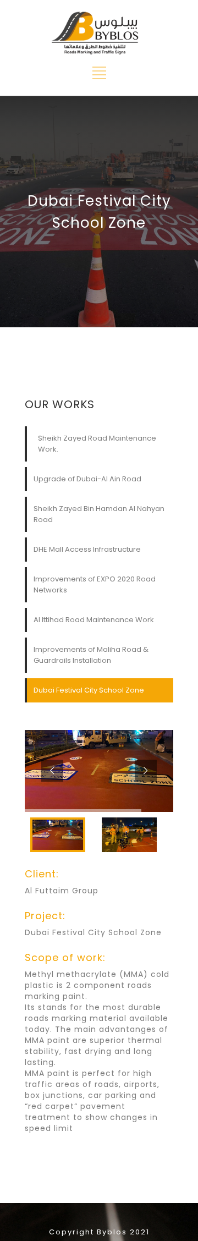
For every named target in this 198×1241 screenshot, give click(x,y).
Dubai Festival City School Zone (89, 690)
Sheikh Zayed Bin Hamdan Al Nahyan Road (99, 514)
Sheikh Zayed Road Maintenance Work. (97, 443)
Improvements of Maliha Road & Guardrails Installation (91, 655)
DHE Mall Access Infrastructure (87, 549)
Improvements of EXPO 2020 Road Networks (95, 584)
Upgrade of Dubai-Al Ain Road (87, 479)
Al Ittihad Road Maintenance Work (94, 619)
